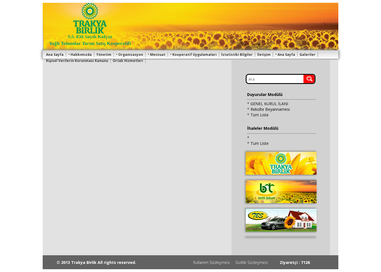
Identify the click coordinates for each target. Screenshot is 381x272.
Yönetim (103, 54)
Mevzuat (157, 54)
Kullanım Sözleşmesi (211, 262)
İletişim (264, 54)
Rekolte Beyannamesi (270, 109)
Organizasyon (130, 54)
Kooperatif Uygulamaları (194, 54)
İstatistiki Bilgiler (237, 54)
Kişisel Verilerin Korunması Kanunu (77, 60)
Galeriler (307, 54)
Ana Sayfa (55, 54)
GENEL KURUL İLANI (269, 103)
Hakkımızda (81, 54)
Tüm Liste (259, 114)
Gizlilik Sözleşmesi (251, 262)
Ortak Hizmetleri (128, 60)
